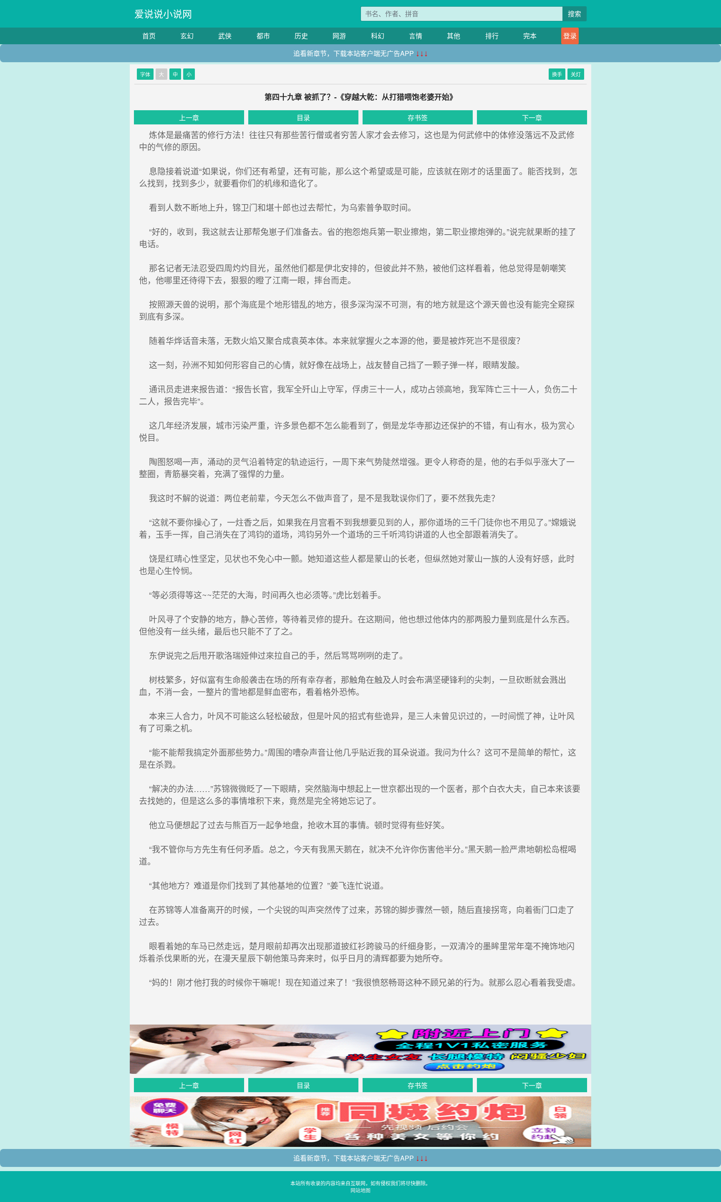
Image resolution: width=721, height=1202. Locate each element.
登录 (570, 35)
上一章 (189, 117)
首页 (149, 35)
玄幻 (187, 35)
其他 (453, 35)
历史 (301, 35)
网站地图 (360, 1190)
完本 (530, 35)
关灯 (576, 74)
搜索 (574, 13)
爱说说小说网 (163, 13)
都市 (263, 35)
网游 (339, 35)
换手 (557, 74)
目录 (303, 117)
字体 (145, 74)
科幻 (377, 35)
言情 (415, 35)
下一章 (532, 117)
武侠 (225, 35)
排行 (492, 35)
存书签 (418, 117)
